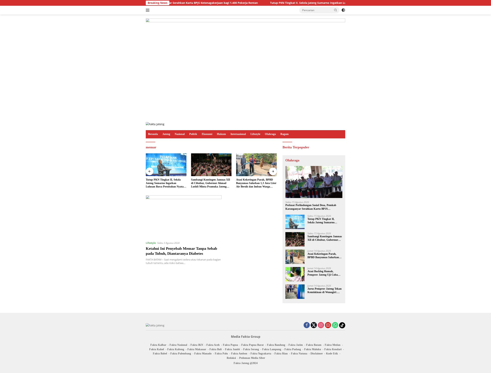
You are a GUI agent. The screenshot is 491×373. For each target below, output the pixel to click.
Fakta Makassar (196, 349)
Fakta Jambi (232, 349)
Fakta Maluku (312, 349)
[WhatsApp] (335, 325)
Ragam (284, 134)
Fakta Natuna (299, 353)
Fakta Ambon (239, 353)
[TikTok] (342, 325)
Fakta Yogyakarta (260, 353)
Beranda (153, 134)
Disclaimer (317, 353)
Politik (193, 134)
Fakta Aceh (213, 344)
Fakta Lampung (271, 349)
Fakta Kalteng (175, 349)
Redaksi (231, 358)
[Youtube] (328, 325)
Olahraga (270, 134)
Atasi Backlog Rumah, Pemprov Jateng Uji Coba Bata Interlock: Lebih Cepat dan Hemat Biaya (323, 273)
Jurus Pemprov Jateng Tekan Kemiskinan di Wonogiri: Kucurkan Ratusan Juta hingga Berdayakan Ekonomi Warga (324, 290)
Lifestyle (255, 134)
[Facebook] (307, 325)
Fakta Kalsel (156, 349)
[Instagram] (321, 325)
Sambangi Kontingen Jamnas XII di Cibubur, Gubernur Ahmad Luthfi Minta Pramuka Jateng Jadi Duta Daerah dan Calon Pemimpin (210, 183)
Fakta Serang (251, 349)
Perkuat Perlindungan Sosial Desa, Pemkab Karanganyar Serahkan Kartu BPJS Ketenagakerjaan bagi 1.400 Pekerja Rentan (311, 207)
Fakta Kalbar (158, 344)
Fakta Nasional (178, 344)
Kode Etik (332, 353)
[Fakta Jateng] (155, 124)
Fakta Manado (203, 353)
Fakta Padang (292, 349)
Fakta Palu (221, 353)
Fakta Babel (160, 353)
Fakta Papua (230, 344)
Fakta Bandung (276, 344)
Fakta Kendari (333, 349)
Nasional (180, 134)
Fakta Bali (215, 349)
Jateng (166, 134)
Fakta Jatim (295, 344)
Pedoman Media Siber (252, 358)
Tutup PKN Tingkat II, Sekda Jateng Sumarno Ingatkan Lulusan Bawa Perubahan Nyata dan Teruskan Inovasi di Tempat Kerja (334, 3)
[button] (335, 10)
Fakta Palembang (180, 353)
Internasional (238, 134)
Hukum (221, 134)
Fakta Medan (332, 344)
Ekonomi (207, 134)
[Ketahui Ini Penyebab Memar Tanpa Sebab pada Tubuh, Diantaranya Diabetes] (184, 216)
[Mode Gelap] (343, 10)
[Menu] (148, 10)
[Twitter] (314, 325)
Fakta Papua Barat (252, 344)
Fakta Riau (281, 353)
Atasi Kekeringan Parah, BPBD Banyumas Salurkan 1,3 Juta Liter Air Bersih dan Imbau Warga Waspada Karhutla (256, 183)
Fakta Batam (313, 344)
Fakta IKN (196, 344)
